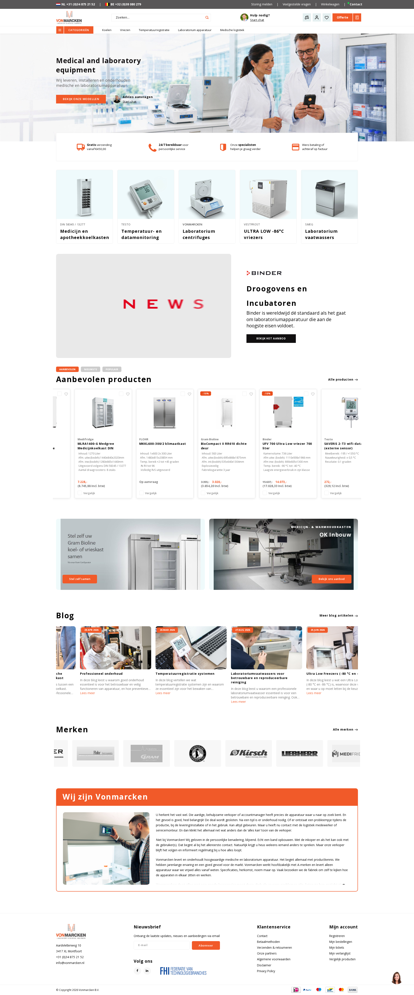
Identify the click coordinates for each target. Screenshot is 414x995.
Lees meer (63, 693)
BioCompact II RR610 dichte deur (204, 446)
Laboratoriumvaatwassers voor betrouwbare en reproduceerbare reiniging (235, 678)
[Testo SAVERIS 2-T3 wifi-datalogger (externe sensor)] (330, 412)
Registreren (337, 936)
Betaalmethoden (268, 942)
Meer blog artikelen (336, 615)
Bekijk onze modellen (81, 99)
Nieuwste (90, 369)
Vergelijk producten (342, 959)
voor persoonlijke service (173, 147)
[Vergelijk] (102, 394)
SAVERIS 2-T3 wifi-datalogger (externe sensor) (329, 446)
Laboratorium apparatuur (195, 30)
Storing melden (261, 4)
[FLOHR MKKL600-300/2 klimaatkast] (145, 412)
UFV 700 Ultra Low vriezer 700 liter (267, 446)
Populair (112, 369)
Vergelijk (69, 493)
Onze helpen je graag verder (245, 147)
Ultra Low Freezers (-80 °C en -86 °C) (313, 674)
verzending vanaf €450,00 (99, 147)
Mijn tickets (336, 947)
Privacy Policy (266, 971)
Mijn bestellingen (340, 942)
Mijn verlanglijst (339, 953)
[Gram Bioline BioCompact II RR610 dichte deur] (207, 412)
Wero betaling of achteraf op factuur (315, 147)
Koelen (106, 30)
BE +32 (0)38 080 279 (126, 4)
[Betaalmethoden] (295, 989)
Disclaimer (264, 965)
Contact (356, 4)
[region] (396, 977)
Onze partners (267, 953)
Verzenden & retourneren (274, 947)
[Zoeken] (207, 17)
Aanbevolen (67, 369)
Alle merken (343, 729)
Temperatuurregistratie (154, 30)
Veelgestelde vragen (297, 4)
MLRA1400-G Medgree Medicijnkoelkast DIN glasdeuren (76, 446)
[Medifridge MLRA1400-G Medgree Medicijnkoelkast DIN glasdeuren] (83, 412)
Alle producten (340, 379)
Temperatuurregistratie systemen (161, 674)
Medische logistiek (232, 30)
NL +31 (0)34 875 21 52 (78, 4)
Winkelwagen (330, 4)
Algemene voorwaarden (273, 959)
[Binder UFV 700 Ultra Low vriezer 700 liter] (268, 412)
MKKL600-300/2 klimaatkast (143, 444)
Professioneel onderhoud (77, 674)
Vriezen (125, 30)
